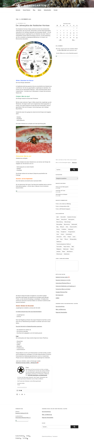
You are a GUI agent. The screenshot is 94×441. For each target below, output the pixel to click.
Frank (57, 203)
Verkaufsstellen (47, 10)
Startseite (18, 10)
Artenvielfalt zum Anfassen (61, 194)
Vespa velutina (67, 246)
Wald (73, 246)
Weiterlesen (74, 162)
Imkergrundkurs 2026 (64, 206)
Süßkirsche (58, 241)
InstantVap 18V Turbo (60, 190)
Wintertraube (59, 254)
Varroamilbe (59, 246)
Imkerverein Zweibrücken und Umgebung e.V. (66, 286)
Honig (57, 231)
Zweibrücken (67, 254)
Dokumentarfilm (73, 226)
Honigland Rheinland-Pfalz (61, 292)
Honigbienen (63, 231)
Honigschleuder (71, 231)
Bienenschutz (67, 224)
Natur (61, 239)
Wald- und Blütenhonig (61, 309)
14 (70, 32)
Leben (74, 236)
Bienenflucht (64, 219)
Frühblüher (64, 229)
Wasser (72, 249)
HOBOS (57, 298)
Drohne (58, 229)
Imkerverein (59, 236)
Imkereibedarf (69, 234)
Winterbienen (70, 251)
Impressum (55, 436)
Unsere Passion (26, 10)
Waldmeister (66, 249)
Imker (57, 234)
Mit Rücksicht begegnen (65, 209)
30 (76, 37)
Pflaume (66, 239)
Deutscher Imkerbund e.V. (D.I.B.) (63, 280)
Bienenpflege (59, 224)
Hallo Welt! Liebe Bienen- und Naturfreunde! (37, 375)
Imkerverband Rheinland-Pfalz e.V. (63, 283)
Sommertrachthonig (60, 306)
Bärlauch (62, 226)
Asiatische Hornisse (71, 217)
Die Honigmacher (59, 295)
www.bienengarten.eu (22, 387)
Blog (34, 10)
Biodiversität (74, 224)
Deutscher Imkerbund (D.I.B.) (21, 413)
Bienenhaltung (59, 222)
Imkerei (62, 234)
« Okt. (60, 40)
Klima (64, 236)
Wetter (63, 251)
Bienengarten (35, 5)
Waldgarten (58, 249)
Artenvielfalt (63, 217)
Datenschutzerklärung (47, 436)
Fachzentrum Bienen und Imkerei (63, 289)
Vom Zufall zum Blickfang (65, 203)
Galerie (39, 10)
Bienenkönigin (68, 222)
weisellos (58, 251)
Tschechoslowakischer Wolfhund (63, 244)
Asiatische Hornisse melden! (62, 277)
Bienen (58, 219)
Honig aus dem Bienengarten (62, 186)
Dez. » (73, 40)
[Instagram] (17, 390)
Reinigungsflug (73, 239)
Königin (69, 236)
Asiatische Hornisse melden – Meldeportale (26, 362)
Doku (67, 226)
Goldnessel (70, 229)
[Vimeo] (19, 390)
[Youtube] (21, 390)
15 (73, 32)
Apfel (57, 217)
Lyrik (57, 239)
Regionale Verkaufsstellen (61, 312)
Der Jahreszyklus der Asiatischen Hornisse (32, 25)
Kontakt (55, 10)
